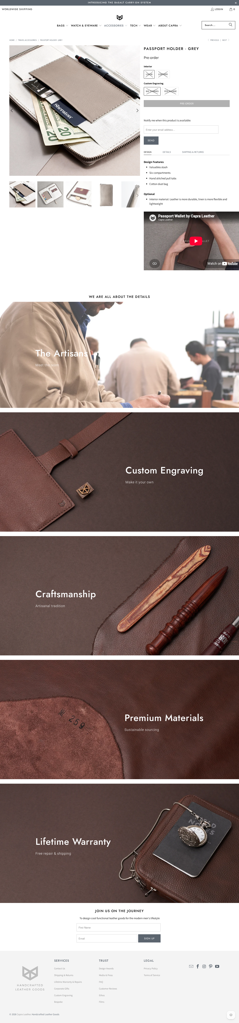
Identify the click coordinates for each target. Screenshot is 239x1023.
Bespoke (58, 1001)
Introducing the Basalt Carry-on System (119, 2)
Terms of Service (152, 975)
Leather (163, 74)
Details (167, 152)
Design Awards (106, 968)
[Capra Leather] (119, 18)
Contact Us (59, 968)
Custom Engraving (63, 995)
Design (147, 152)
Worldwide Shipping (17, 9)
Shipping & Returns (193, 152)
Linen (149, 74)
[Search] (230, 25)
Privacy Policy (151, 968)
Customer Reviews (108, 988)
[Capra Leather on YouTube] (217, 966)
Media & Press (106, 975)
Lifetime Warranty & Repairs (68, 981)
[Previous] (12, 110)
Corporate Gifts (61, 988)
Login (219, 9)
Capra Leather (24, 1014)
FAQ (101, 981)
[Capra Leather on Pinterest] (211, 966)
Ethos (102, 995)
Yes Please (170, 91)
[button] (63, 25)
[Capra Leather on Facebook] (198, 966)
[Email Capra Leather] (191, 966)
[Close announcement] (235, 3)
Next (224, 40)
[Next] (137, 110)
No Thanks (152, 91)
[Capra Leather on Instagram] (204, 966)
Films (101, 1001)
